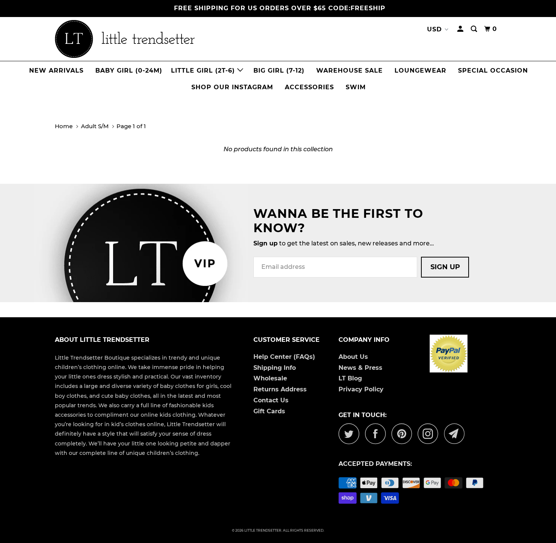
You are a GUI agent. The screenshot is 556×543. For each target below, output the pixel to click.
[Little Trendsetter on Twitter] (351, 433)
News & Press (360, 367)
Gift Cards (269, 411)
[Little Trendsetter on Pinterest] (403, 433)
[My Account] (461, 29)
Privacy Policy (361, 389)
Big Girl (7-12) (278, 70)
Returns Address (280, 389)
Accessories (309, 87)
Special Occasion (493, 70)
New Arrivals (56, 70)
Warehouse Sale (349, 70)
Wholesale (270, 378)
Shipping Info (274, 367)
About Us (353, 356)
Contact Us (271, 400)
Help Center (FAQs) (284, 356)
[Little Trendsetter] (164, 39)
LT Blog (350, 378)
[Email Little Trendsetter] (456, 433)
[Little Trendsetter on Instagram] (430, 433)
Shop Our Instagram (232, 87)
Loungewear (420, 70)
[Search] (474, 29)
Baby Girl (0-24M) (128, 70)
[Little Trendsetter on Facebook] (377, 433)
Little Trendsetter (262, 530)
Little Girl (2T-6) (204, 70)
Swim (356, 87)
